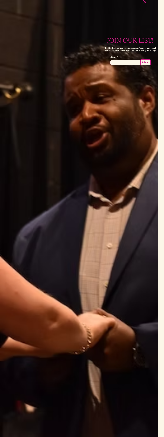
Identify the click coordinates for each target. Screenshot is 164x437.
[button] (144, 2)
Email (113, 57)
